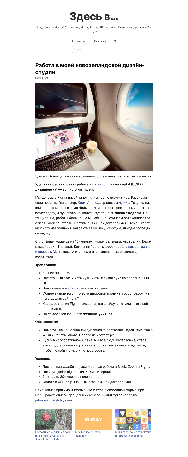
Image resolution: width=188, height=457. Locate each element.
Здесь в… (94, 16)
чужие (124, 203)
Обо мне (99, 41)
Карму (83, 203)
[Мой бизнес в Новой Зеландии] (93, 419)
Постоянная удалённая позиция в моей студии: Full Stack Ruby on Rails (53, 435)
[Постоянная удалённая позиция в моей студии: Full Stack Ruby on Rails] (53, 419)
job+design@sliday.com (53, 400)
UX (67, 273)
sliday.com (100, 184)
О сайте (78, 41)
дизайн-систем (74, 288)
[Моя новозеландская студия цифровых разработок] (133, 419)
